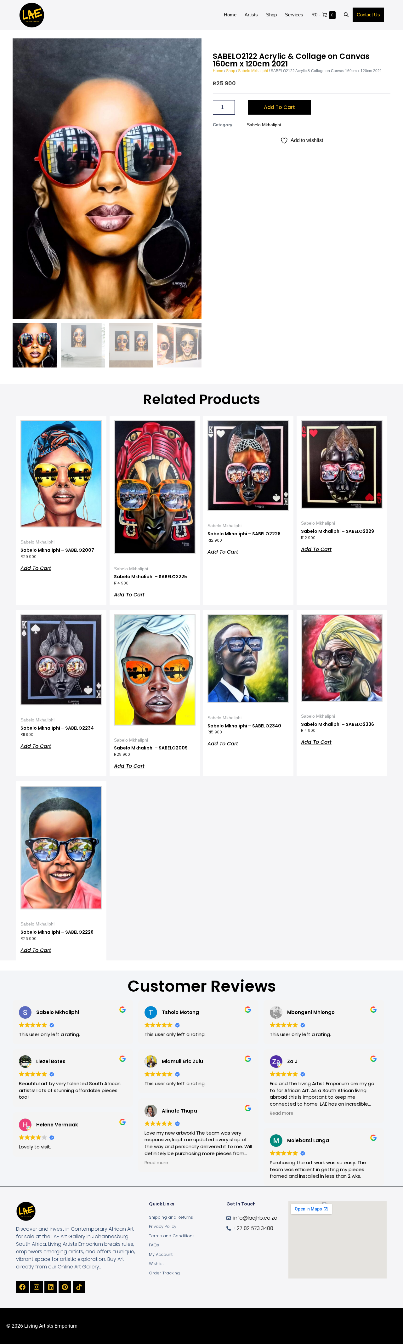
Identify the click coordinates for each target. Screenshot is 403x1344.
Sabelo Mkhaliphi (253, 71)
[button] (346, 15)
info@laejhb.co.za (255, 1218)
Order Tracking (164, 1273)
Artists (251, 14)
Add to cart (279, 107)
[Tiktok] (79, 1287)
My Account (161, 1254)
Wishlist (156, 1264)
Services (294, 14)
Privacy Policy (162, 1226)
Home (230, 14)
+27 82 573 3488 (253, 1228)
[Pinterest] (65, 1287)
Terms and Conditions (172, 1236)
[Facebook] (22, 1287)
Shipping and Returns (171, 1217)
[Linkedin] (50, 1287)
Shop (271, 14)
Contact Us (368, 14)
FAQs (154, 1245)
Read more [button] (156, 1163)
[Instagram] (36, 1287)
